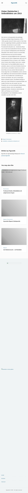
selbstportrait (10, 141)
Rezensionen (8, 139)
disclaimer (3, 478)
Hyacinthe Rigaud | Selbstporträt (11, 221)
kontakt (2, 475)
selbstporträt (15, 141)
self (18, 141)
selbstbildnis (5, 141)
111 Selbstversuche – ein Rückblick (12, 249)
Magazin (4, 139)
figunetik (14, 3)
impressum (3, 481)
